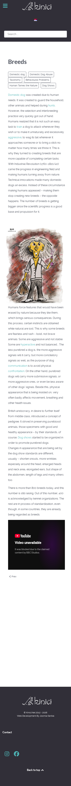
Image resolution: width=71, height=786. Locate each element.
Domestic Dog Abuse (41, 74)
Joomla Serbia (47, 716)
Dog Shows (48, 85)
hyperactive (28, 344)
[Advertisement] (35, 639)
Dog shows (25, 437)
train (19, 126)
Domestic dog (17, 74)
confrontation (16, 371)
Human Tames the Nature (23, 85)
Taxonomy (15, 80)
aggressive (14, 137)
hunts (51, 105)
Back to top (34, 769)
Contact (7, 732)
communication (17, 365)
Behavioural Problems (37, 80)
